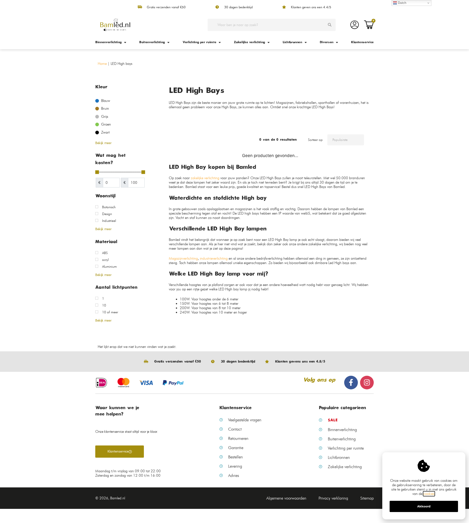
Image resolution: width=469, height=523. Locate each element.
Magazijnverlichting (183, 258)
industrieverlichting (214, 258)
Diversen (326, 42)
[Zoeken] (329, 25)
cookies (429, 494)
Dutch (401, 3)
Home (102, 63)
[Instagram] (367, 382)
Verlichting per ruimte (199, 42)
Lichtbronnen (292, 42)
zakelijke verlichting (205, 178)
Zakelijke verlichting (249, 42)
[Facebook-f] (351, 382)
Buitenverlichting (152, 42)
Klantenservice (362, 42)
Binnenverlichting (108, 42)
